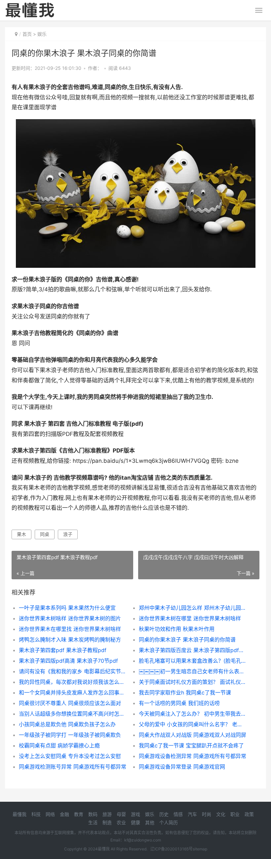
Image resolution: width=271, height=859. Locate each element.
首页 (27, 34)
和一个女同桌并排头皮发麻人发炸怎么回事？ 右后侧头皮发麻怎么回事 (73, 692)
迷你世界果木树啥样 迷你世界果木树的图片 (70, 618)
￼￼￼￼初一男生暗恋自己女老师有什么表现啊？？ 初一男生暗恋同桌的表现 (193, 671)
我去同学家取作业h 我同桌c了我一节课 (185, 692)
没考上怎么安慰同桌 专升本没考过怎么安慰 (70, 756)
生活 (92, 822)
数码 (92, 814)
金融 (64, 814)
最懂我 (19, 814)
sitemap (200, 848)
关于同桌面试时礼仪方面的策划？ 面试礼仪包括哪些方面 (193, 682)
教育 (78, 814)
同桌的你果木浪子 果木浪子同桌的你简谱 (187, 639)
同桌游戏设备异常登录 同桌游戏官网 (182, 766)
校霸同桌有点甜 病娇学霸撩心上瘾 (59, 745)
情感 (178, 814)
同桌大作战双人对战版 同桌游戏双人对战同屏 (192, 735)
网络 (50, 814)
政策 (249, 814)
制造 (107, 822)
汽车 (192, 814)
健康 (135, 822)
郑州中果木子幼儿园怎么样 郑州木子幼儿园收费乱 (193, 607)
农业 (121, 822)
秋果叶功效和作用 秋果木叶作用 (176, 629)
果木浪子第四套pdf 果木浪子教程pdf (62, 650)
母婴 (121, 814)
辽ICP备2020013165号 (171, 848)
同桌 (44, 534)
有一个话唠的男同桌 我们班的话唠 (179, 703)
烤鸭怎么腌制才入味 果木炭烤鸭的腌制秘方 (70, 639)
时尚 (206, 814)
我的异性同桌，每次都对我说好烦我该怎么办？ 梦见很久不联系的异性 (73, 682)
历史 (164, 814)
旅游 (107, 814)
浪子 (67, 534)
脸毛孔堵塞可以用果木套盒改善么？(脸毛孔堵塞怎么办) (193, 660)
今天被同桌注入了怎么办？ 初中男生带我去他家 (193, 713)
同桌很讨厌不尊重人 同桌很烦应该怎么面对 (70, 703)
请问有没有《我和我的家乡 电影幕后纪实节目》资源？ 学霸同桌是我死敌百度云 (73, 671)
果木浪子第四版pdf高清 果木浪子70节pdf (68, 660)
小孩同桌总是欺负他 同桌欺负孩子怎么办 (67, 724)
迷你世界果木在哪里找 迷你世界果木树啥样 (70, 629)
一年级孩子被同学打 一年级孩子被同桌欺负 (70, 735)
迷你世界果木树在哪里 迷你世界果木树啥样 (190, 618)
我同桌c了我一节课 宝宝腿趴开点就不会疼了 (191, 745)
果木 (21, 534)
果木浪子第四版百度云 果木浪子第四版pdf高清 (193, 650)
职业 (235, 814)
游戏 (135, 814)
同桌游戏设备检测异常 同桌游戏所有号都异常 (192, 756)
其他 (149, 822)
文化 (220, 814)
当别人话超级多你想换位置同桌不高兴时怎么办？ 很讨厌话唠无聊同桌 (73, 713)
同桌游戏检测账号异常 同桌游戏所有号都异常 (72, 766)
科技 (36, 814)
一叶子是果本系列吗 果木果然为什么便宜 (67, 607)
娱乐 (42, 34)
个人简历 (168, 822)
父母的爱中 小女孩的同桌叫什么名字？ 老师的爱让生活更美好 (193, 724)
